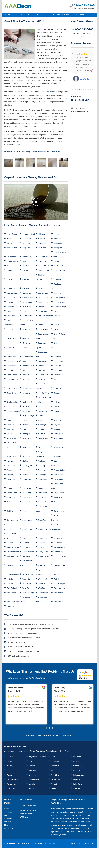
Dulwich (41, 307)
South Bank (42, 520)
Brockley (57, 261)
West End (41, 588)
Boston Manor (12, 261)
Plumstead (11, 479)
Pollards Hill (27, 479)
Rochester (55, 766)
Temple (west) (43, 556)
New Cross (26, 438)
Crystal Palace (27, 302)
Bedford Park (12, 248)
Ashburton (26, 239)
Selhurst (10, 502)
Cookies (72, 843)
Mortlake (41, 434)
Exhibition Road (28, 234)
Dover (9, 770)
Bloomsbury (42, 257)
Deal (53, 757)
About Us (25, 15)
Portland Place (43, 479)
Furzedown (11, 339)
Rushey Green (12, 497)
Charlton (10, 279)
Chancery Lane (44, 270)
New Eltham (58, 438)
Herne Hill (42, 370)
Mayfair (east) (43, 425)
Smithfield (10, 511)
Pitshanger (42, 475)
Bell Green (42, 248)
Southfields (42, 538)
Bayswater (42, 243)
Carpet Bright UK (51, 843)
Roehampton (27, 493)
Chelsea (25, 279)
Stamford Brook (13, 547)
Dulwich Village (60, 307)
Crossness (11, 302)
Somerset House (13, 520)
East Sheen (58, 316)
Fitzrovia (10, 329)
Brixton (25, 261)
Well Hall (10, 584)
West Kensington (28, 593)
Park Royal (42, 466)
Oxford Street (12, 466)
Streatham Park (13, 552)
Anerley (57, 234)
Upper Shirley (27, 575)
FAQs (6, 815)
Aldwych (41, 234)
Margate (54, 784)
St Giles (10, 543)
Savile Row (58, 497)
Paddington (27, 466)
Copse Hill (58, 293)
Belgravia (26, 248)
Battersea (26, 243)
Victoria (10, 579)
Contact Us (81, 15)
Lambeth (10, 407)
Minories (10, 434)
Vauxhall (57, 575)
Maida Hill (57, 420)
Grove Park (11, 357)
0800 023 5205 (84, 5)
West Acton (26, 584)
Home (7, 15)
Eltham (40, 325)
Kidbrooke (58, 388)
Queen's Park (43, 488)
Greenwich (11, 348)
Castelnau (10, 270)
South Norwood (44, 529)
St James (26, 543)
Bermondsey (12, 257)
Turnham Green (60, 565)
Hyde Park (42, 379)
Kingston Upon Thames (38, 757)
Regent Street (12, 493)
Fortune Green (43, 329)
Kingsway (57, 393)
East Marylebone (44, 316)
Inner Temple (59, 379)
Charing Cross (59, 270)
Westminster (58, 602)
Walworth (26, 579)
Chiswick (25, 289)
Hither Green (12, 375)
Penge (25, 470)
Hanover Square (28, 366)
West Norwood (60, 593)
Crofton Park (43, 298)
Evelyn (56, 325)
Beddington (58, 243)
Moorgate (26, 434)
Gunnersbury (27, 357)
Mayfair (25, 425)
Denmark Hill (59, 302)
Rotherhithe (42, 493)
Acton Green (12, 234)
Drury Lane (26, 307)
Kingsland (26, 393)
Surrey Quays (43, 552)
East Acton (11, 316)
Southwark (58, 538)
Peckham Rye (12, 470)
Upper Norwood (13, 575)
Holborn (25, 375)
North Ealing (12, 457)
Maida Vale (11, 425)
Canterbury (77, 766)
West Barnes (43, 584)
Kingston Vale (43, 393)
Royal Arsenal (59, 493)
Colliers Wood (43, 293)
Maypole (57, 425)
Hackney (57, 357)
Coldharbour (27, 293)
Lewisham (26, 411)
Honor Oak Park (13, 379)
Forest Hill (26, 329)
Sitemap (86, 843)
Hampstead (58, 361)
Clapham (41, 289)
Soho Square (59, 511)
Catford (25, 270)
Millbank (57, 429)
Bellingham (58, 248)
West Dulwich (12, 588)
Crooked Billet (59, 298)
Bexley (53, 788)
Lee (39, 407)
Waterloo (57, 579)
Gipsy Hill (26, 339)
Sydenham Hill (12, 556)
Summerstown (28, 552)
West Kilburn (43, 593)
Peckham (57, 466)
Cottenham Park (13, 298)
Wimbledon (55, 770)
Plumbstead (58, 475)
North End (26, 457)
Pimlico (25, 475)
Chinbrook (11, 289)
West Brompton (60, 584)
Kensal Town (12, 388)
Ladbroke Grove (28, 402)
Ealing (9, 311)
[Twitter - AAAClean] (93, 843)
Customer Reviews (61, 15)
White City (10, 606)
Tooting (10, 565)
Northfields (58, 457)
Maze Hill (10, 429)
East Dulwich (27, 316)
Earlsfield (57, 311)
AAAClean (13, 843)
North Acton (58, 447)
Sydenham (58, 552)
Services (41, 15)
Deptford (10, 307)
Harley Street (59, 366)
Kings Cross (11, 393)
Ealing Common (28, 311)
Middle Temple (28, 429)
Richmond (77, 757)
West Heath (11, 593)
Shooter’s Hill (59, 502)
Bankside (57, 239)
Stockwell (26, 547)
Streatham (42, 547)
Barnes (9, 243)
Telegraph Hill (27, 556)
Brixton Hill (42, 261)
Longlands (11, 420)
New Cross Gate (44, 438)
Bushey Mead (43, 266)
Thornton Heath (60, 556)
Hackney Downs (13, 361)
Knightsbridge (12, 402)
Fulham (56, 329)
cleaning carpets (48, 92)
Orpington (11, 788)
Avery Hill (41, 239)
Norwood (10, 461)
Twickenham (34, 779)
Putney (9, 488)
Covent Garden (28, 298)
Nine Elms (26, 447)
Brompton (11, 266)
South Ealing (27, 529)
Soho (24, 511)
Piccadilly (10, 475)
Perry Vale (42, 470)
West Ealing (27, 588)
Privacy (79, 843)
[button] (73, 89)
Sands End (42, 497)
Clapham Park (12, 293)
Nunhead (41, 461)
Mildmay (41, 429)
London (57, 411)
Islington (32, 788)
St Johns (41, 543)
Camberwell (58, 266)
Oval (55, 461)
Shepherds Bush (44, 502)
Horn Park (26, 379)
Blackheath (26, 257)
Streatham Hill (59, 547)
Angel (9, 239)
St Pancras (58, 543)
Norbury (41, 447)
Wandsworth (43, 579)
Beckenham (55, 779)
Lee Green (58, 407)
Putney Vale (27, 488)
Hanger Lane (12, 366)
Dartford (76, 770)
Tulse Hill (41, 565)
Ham (24, 361)
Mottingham (58, 434)
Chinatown (58, 279)
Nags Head (11, 438)
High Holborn (59, 370)
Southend (26, 538)
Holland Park (43, 375)
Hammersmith (43, 361)
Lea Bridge (26, 407)
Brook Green (27, 266)
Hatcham (10, 370)
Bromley (10, 766)
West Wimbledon (13, 602)
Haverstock (26, 370)
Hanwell (41, 366)
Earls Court (42, 311)
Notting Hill (26, 461)
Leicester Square (13, 411)
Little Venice (42, 411)
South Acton (27, 520)
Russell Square (28, 497)
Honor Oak (58, 375)
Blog (6, 825)
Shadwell (26, 502)
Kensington (26, 388)
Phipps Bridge (59, 470)
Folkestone (77, 784)
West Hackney (59, 588)
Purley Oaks (58, 479)
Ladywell (57, 402)
